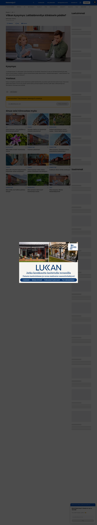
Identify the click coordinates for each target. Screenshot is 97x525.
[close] (95, 2)
